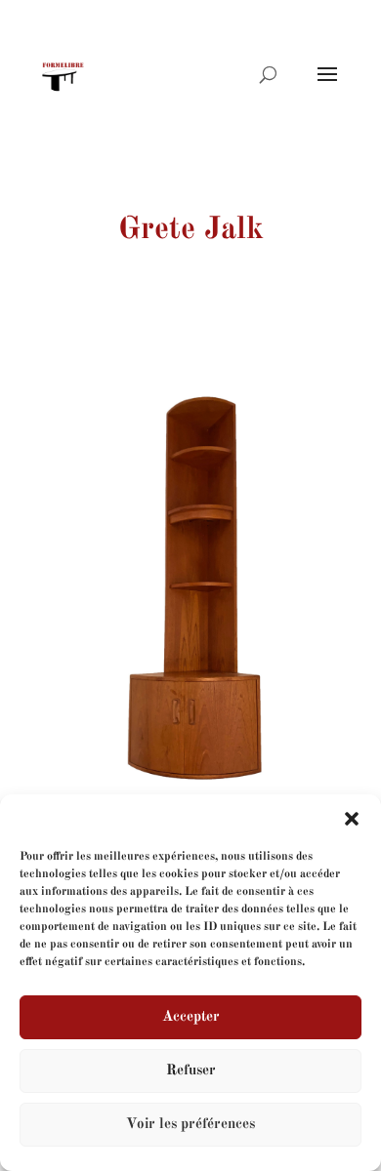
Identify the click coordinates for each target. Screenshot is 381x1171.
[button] (351, 818)
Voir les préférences (190, 1124)
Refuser (191, 1071)
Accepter (191, 1017)
